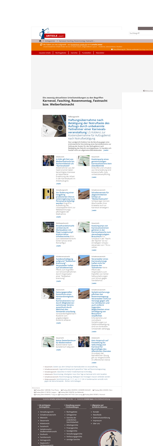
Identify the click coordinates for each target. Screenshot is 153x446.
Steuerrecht (44, 420)
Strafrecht (44, 434)
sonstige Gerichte (73, 439)
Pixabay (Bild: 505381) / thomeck (95, 394)
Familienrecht (45, 437)
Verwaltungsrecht (47, 412)
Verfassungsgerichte (74, 436)
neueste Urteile (45, 53)
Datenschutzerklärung (101, 417)
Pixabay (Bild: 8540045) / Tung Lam (47, 394)
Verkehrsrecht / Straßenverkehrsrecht (48, 430)
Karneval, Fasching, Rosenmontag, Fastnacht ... (77, 41)
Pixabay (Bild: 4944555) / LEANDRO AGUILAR (77, 390)
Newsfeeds (97, 415)
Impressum (97, 420)
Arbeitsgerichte (72, 425)
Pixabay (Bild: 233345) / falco (103, 390)
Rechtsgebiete (60, 53)
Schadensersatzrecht (48, 415)
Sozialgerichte (72, 431)
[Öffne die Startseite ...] (59, 33)
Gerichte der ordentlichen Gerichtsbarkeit (72, 419)
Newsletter (100, 53)
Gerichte (74, 53)
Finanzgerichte (72, 428)
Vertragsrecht (45, 440)
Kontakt (96, 412)
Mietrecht (43, 417)
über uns (96, 423)
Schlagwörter (50, 41)
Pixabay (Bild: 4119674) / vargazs (46, 392)
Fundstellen (86, 53)
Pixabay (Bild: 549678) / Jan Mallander (72, 392)
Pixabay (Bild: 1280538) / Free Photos (47, 390)
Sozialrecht (44, 426)
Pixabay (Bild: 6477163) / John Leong (71, 394)
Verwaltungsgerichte (74, 434)
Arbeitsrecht (44, 423)
